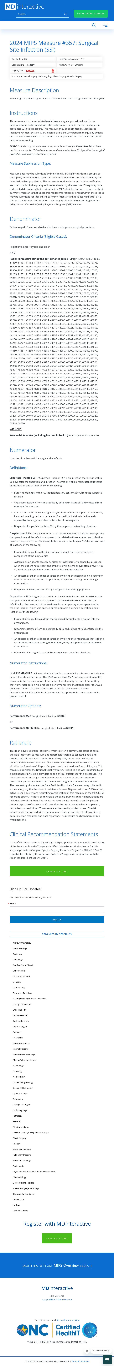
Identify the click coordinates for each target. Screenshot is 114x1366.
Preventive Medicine (22, 1149)
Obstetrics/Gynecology (23, 1082)
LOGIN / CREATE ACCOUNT (91, 13)
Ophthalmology (20, 1093)
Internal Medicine (20, 1049)
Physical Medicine (21, 1127)
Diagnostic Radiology (22, 993)
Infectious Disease (21, 1043)
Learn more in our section (57, 1265)
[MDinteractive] (24, 6)
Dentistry (17, 982)
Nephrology (18, 1065)
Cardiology (18, 959)
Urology (16, 1205)
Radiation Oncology (22, 1160)
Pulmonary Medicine (22, 1155)
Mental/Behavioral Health (24, 1060)
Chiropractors (19, 970)
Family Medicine (20, 1015)
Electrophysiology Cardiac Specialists (29, 998)
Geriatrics (17, 1032)
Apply (65, 14)
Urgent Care (18, 1199)
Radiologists (18, 1166)
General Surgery (20, 1026)
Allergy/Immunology (22, 942)
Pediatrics (17, 1121)
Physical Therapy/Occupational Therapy (31, 1132)
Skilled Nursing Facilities (23, 1182)
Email (13, 903)
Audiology (17, 954)
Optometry (18, 1099)
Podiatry (16, 1143)
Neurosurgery (19, 1076)
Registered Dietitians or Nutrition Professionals (34, 1171)
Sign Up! (57, 919)
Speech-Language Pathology (26, 1188)
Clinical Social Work (21, 976)
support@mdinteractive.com (57, 1299)
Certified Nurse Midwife (23, 965)
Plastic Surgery (19, 1138)
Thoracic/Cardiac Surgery (24, 1194)
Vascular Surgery (20, 1210)
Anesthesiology (20, 948)
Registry (30, 70)
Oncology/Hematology (23, 1088)
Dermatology (19, 987)
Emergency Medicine (22, 1004)
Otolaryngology (20, 1110)
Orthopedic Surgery (21, 1104)
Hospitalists (18, 1037)
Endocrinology (19, 1009)
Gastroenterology (21, 1021)
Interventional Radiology (24, 1054)
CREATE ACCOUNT (57, 871)
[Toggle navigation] (105, 25)
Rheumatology (19, 1177)
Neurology (17, 1071)
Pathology (17, 1115)
